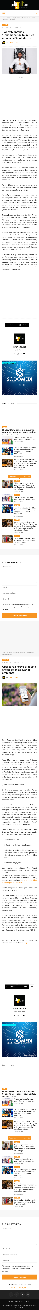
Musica (8, 17)
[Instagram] (18, 353)
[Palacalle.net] (19, 5)
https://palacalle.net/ (19, 350)
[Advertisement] (19, 98)
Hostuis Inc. (6, 435)
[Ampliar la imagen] (34, 363)
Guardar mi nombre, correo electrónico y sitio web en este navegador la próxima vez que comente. (18, 607)
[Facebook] (15, 353)
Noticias (5, 443)
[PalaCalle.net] (4, 42)
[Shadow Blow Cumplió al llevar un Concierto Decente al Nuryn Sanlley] (19, 415)
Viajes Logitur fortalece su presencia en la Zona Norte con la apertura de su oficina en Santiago (24, 486)
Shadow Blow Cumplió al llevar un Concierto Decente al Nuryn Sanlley (19, 431)
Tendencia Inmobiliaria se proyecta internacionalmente (24, 438)
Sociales (17, 480)
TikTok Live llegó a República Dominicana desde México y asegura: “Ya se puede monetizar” (25, 451)
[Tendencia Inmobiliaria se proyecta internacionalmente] (7, 440)
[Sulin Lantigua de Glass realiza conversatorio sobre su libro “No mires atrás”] (7, 539)
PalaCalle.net (13, 43)
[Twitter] (21, 353)
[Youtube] (24, 353)
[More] (32, 325)
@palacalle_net (19, 1287)
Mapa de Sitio (19, 1301)
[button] (3, 13)
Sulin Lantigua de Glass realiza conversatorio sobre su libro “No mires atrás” (25, 540)
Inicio (3, 17)
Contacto (28, 1301)
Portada (10, 1301)
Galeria (5, 427)
